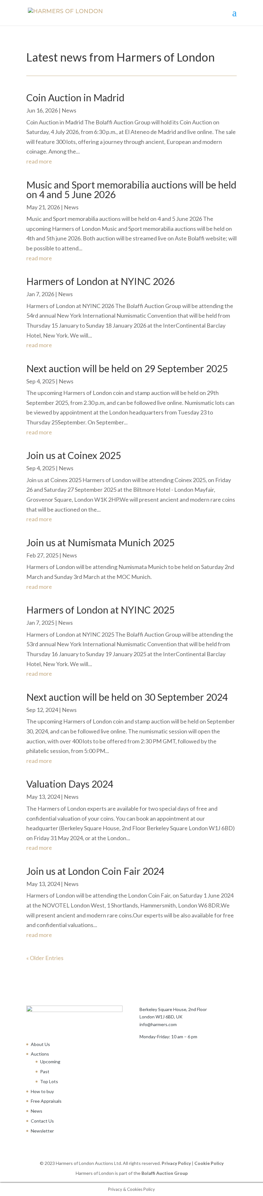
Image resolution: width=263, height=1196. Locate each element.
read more (39, 161)
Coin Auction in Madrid (75, 97)
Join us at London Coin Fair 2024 (95, 871)
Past (44, 1071)
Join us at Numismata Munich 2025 (100, 542)
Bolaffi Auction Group (164, 1173)
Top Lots (49, 1081)
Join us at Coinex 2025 (73, 455)
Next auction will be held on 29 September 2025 (127, 368)
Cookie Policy (209, 1163)
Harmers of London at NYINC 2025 (100, 609)
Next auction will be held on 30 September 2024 (127, 697)
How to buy (42, 1091)
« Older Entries (45, 957)
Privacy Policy (176, 1163)
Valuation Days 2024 (69, 784)
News (69, 110)
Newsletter (42, 1130)
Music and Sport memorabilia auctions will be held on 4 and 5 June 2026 (131, 189)
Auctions (40, 1054)
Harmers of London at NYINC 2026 (100, 281)
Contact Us (42, 1121)
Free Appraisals (46, 1101)
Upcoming (50, 1061)
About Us (40, 1044)
